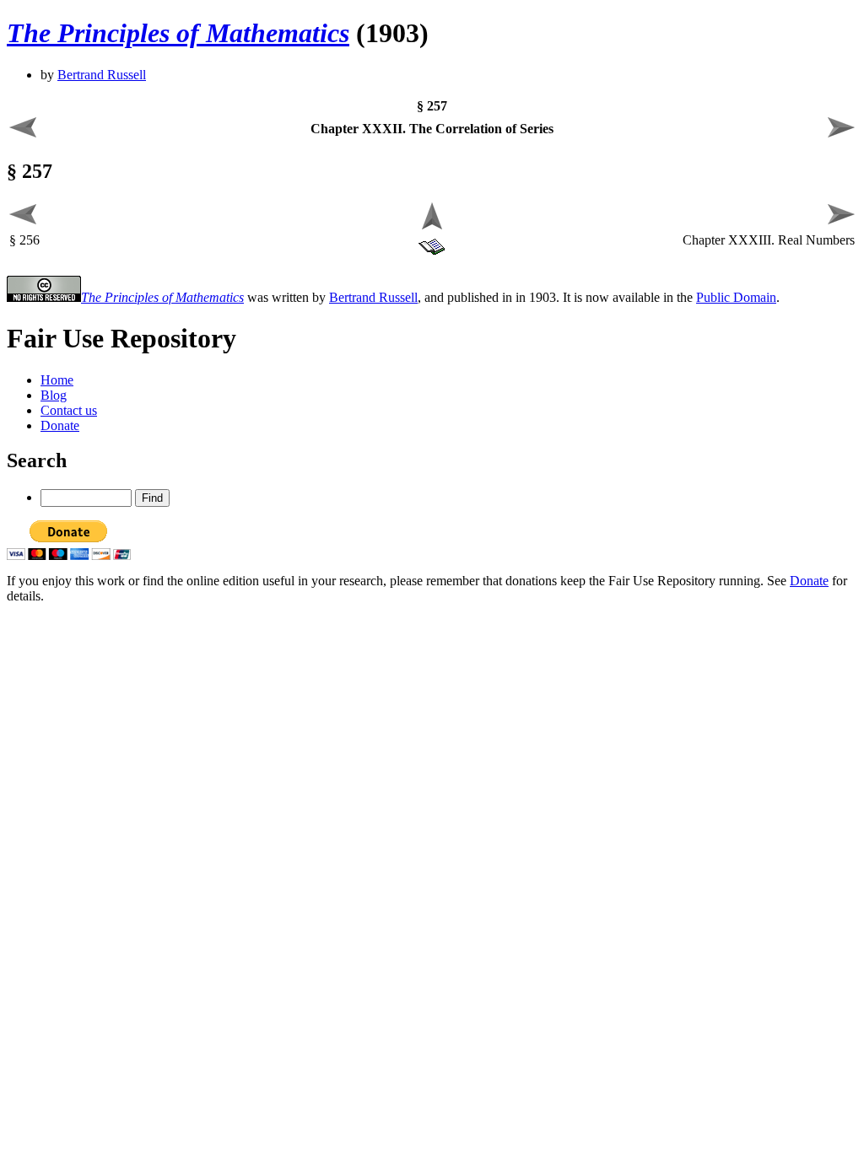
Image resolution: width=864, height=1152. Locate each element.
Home (56, 380)
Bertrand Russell (101, 74)
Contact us (68, 410)
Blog (53, 395)
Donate (59, 425)
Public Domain (736, 297)
